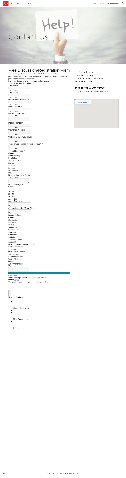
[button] (123, 3)
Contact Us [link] (113, 3)
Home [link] (93, 3)
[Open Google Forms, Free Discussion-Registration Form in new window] (66, 70)
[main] (29, 35)
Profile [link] (102, 3)
